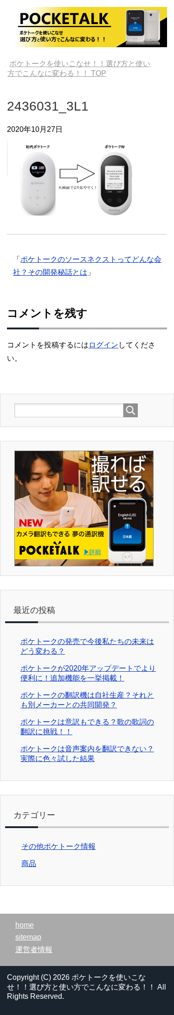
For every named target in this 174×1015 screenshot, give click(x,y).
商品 (28, 863)
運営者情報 (33, 949)
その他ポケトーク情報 (58, 846)
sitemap (28, 937)
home (24, 925)
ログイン (103, 345)
